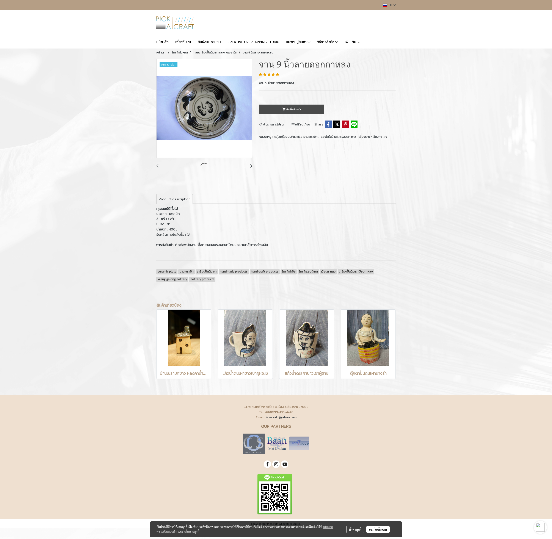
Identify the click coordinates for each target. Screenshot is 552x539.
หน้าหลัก (162, 41)
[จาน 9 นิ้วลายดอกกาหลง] (204, 108)
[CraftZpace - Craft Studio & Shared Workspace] (299, 443)
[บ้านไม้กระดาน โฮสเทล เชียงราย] (277, 443)
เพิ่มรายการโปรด (273, 124)
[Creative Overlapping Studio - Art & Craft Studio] (254, 443)
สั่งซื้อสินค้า (293, 109)
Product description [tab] (174, 199)
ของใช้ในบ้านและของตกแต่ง (338, 137)
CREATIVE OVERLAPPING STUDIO (253, 41)
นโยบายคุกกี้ (191, 531)
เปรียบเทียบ (302, 124)
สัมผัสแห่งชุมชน (209, 41)
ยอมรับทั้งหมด (378, 529)
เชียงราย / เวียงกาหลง (373, 137)
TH (390, 5)
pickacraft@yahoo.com (280, 417)
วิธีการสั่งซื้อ (326, 41)
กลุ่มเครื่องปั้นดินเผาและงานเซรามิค (296, 137)
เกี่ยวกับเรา (183, 41)
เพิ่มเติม (351, 41)
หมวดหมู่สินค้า (296, 41)
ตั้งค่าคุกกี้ (355, 529)
